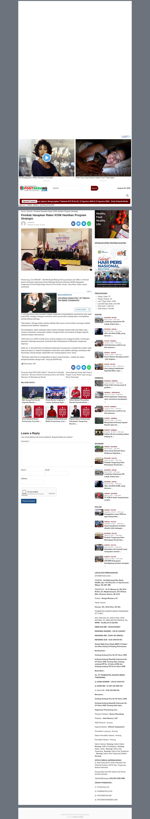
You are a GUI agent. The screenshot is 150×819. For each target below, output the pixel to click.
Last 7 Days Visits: (105, 301)
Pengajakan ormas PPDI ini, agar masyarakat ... (115, 515)
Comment (25, 441)
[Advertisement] (75, 17)
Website (24, 478)
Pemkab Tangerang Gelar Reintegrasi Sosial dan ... (114, 464)
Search (94, 188)
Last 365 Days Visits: (106, 304)
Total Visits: (102, 306)
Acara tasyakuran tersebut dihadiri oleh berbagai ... (114, 527)
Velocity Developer (78, 817)
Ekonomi (107, 317)
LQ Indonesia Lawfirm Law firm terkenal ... (115, 346)
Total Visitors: (103, 308)
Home (23, 211)
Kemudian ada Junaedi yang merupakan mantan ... (115, 550)
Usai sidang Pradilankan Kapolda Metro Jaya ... (114, 370)
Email (47, 470)
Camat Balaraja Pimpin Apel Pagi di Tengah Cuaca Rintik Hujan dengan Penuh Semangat (79, 375)
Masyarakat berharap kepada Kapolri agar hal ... (115, 424)
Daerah (29, 211)
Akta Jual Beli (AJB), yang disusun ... (114, 334)
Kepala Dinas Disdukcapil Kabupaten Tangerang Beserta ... (79, 421)
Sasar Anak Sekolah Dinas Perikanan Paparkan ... (114, 452)
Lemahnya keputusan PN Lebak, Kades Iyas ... (114, 323)
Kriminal (113, 341)
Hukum (114, 317)
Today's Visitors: (104, 299)
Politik (112, 364)
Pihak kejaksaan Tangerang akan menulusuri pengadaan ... (115, 399)
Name (24, 470)
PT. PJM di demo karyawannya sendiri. (116, 499)
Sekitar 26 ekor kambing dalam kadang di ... (116, 435)
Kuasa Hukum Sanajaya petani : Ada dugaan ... (116, 358)
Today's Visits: (103, 296)
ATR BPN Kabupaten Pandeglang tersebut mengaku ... (116, 563)
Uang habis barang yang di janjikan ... (115, 386)
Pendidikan (116, 392)
